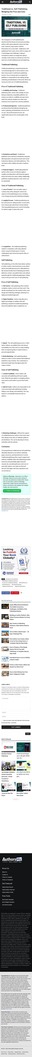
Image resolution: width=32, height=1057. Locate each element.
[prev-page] (2, 679)
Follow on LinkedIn (7, 877)
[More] (21, 592)
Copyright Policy (4, 510)
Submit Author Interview (8, 889)
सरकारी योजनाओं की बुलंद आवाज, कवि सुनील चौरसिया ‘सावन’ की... (23, 756)
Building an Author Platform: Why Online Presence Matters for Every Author (20, 617)
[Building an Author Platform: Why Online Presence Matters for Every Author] (5, 616)
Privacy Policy (10, 1052)
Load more (15, 799)
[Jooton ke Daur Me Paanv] (8, 787)
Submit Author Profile (7, 892)
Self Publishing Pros (6, 584)
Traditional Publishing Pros (20, 586)
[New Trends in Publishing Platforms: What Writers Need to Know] (5, 625)
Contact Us (5, 874)
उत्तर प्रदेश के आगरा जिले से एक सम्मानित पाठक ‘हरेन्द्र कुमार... (23, 774)
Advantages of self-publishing (12, 579)
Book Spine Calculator (8, 899)
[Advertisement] (16, 136)
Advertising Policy (12, 1053)
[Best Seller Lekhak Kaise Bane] (24, 787)
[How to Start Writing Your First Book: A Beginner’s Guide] (5, 673)
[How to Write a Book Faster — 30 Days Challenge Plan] (5, 633)
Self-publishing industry (16, 584)
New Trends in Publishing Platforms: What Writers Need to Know (19, 625)
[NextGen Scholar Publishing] (8, 747)
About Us (4, 872)
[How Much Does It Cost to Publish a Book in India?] (5, 659)
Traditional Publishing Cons (7, 586)
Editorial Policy (25, 1052)
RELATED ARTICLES (6, 600)
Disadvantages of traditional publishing (9, 580)
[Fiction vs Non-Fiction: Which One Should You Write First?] (5, 666)
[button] (2, 2)
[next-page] (5, 679)
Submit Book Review (7, 887)
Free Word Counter (7, 905)
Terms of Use (8, 1008)
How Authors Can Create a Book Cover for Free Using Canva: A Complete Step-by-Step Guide (19, 641)
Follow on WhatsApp (13, 490)
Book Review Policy (21, 1053)
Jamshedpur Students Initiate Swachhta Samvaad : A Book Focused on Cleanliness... (8, 776)
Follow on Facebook (7, 879)
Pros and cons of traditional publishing (9, 582)
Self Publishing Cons (23, 582)
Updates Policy (4, 1053)
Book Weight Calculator (8, 902)
